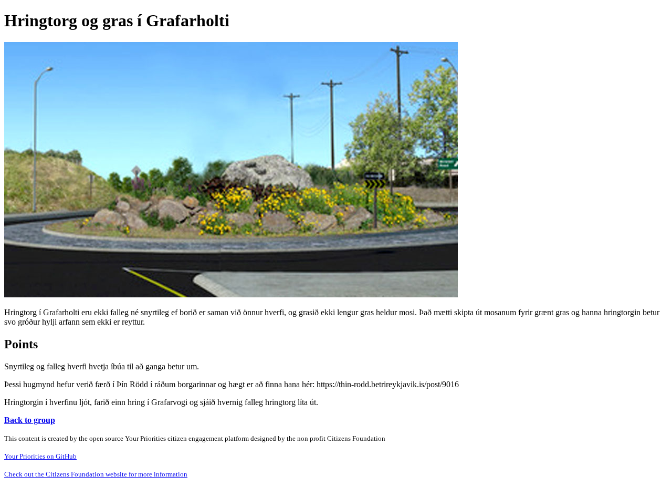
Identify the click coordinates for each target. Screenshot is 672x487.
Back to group (29, 420)
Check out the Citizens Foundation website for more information (95, 474)
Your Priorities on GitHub (40, 456)
